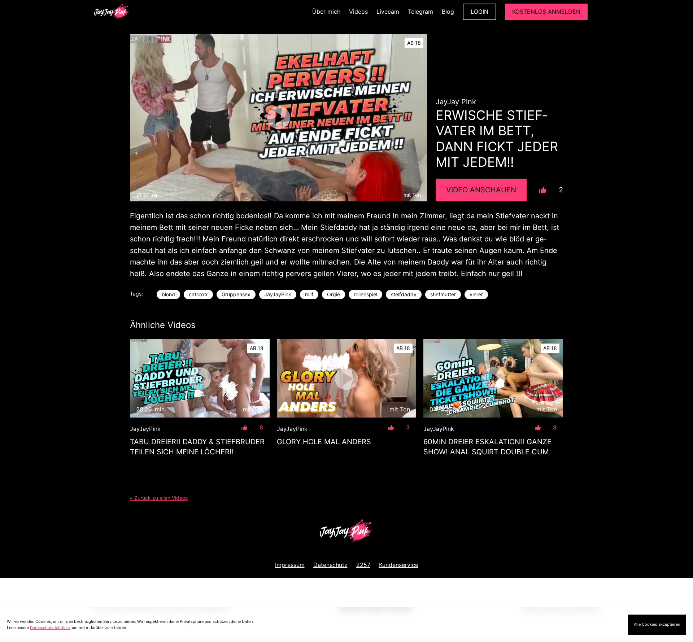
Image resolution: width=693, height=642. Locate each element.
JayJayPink (277, 294)
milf (309, 294)
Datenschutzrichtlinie (50, 627)
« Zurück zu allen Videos (159, 498)
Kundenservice (398, 564)
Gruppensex (236, 294)
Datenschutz (330, 564)
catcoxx (198, 294)
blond (168, 294)
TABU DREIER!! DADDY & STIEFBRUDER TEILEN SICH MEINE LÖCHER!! (197, 446)
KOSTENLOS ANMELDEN (546, 11)
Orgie (333, 294)
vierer (476, 294)
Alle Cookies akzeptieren (657, 624)
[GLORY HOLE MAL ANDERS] (347, 378)
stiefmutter (443, 294)
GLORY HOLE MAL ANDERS (324, 441)
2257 (363, 564)
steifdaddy (404, 294)
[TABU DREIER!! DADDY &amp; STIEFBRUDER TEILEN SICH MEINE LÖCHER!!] (200, 378)
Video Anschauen (481, 189)
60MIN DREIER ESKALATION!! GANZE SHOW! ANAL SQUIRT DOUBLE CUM (487, 446)
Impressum (290, 564)
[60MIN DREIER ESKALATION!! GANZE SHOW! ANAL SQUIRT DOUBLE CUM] (493, 378)
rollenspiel (365, 294)
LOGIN (479, 11)
